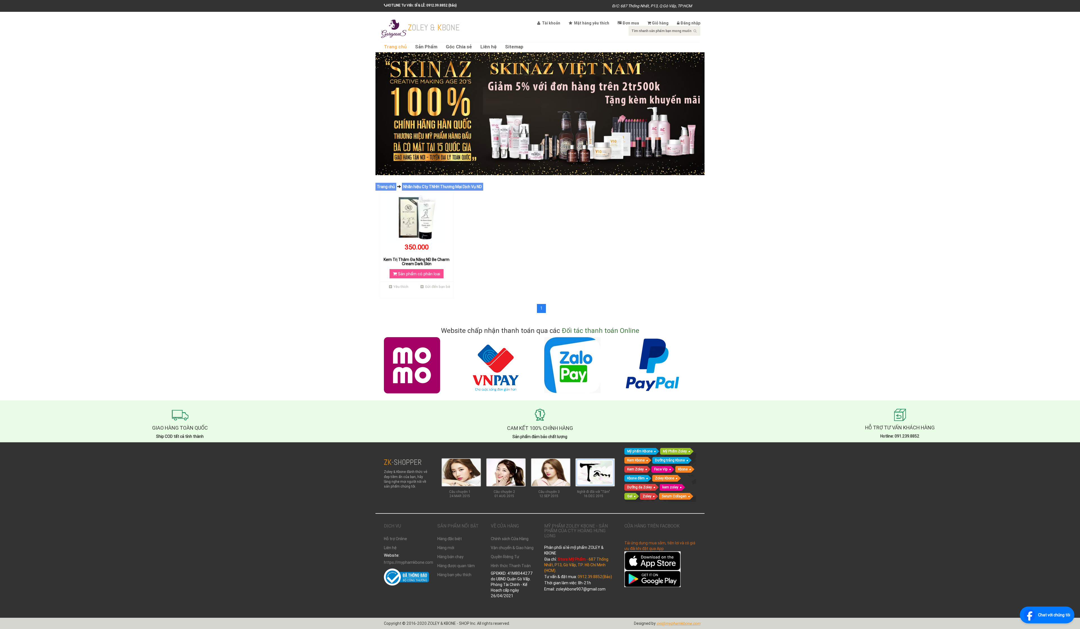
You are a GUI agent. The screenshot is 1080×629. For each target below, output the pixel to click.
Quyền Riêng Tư (505, 556)
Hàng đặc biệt (449, 538)
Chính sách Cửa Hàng (509, 538)
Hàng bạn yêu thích (454, 574)
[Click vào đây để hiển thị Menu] (394, 28)
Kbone (683, 469)
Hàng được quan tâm (456, 565)
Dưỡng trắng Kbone (670, 460)
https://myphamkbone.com (406, 562)
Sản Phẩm (426, 47)
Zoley (647, 496)
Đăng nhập (690, 23)
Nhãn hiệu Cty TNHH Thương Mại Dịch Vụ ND (442, 186)
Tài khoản (550, 23)
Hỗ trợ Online (395, 538)
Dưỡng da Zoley (639, 487)
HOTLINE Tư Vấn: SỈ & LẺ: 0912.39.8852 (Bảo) (421, 5)
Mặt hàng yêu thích (591, 23)
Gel (629, 496)
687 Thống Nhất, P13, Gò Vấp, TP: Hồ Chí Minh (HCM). (576, 565)
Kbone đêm (636, 478)
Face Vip (661, 469)
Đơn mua (630, 23)
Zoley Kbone (664, 478)
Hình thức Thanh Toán (511, 565)
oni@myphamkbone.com (678, 623)
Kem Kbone (636, 460)
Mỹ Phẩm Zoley (675, 451)
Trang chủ (395, 47)
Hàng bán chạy (450, 556)
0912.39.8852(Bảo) (595, 576)
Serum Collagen (674, 496)
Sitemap (514, 47)
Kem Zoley (635, 469)
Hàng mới (445, 547)
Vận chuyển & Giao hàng (512, 547)
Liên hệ (488, 47)
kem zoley (670, 487)
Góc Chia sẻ (459, 47)
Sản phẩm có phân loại (418, 273)
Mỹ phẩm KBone (639, 451)
